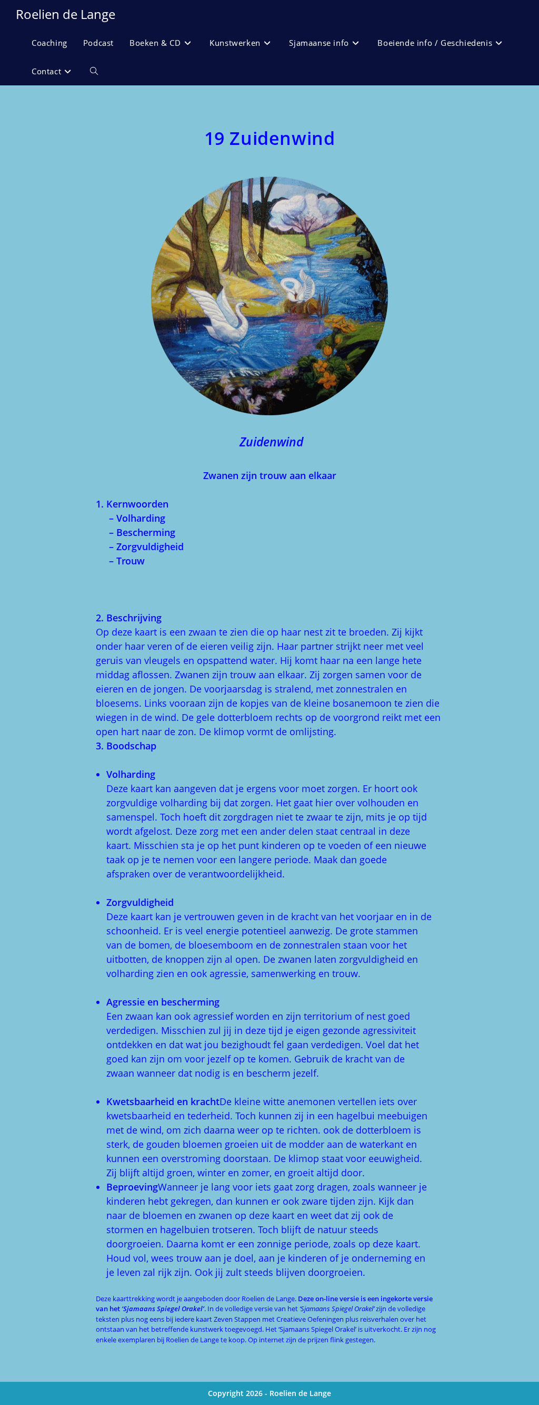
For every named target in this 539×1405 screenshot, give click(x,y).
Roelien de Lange (65, 14)
